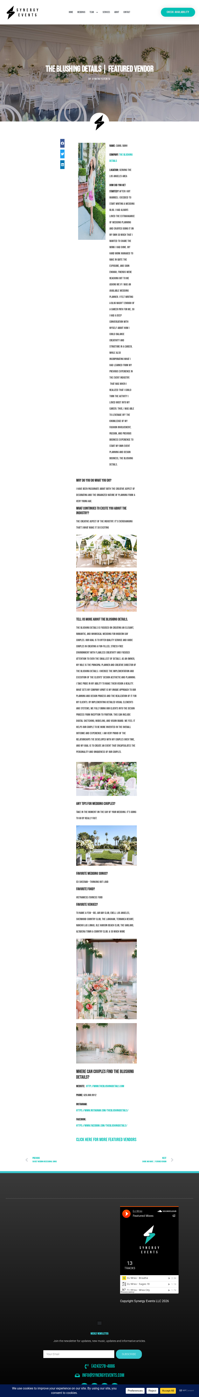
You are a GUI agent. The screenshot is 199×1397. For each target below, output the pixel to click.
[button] (62, 143)
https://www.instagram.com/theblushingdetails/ (102, 1110)
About (116, 12)
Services (106, 12)
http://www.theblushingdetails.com (105, 1086)
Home (71, 12)
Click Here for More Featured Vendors (106, 1139)
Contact (126, 12)
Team (92, 12)
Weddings (81, 12)
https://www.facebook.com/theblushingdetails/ (101, 1125)
